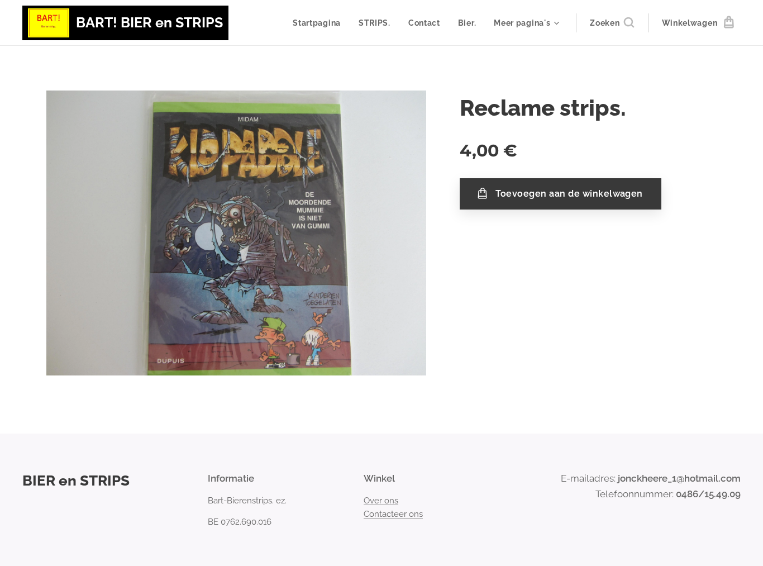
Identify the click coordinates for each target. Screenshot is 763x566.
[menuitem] (320, 23)
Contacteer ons (393, 514)
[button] (611, 23)
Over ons (381, 501)
